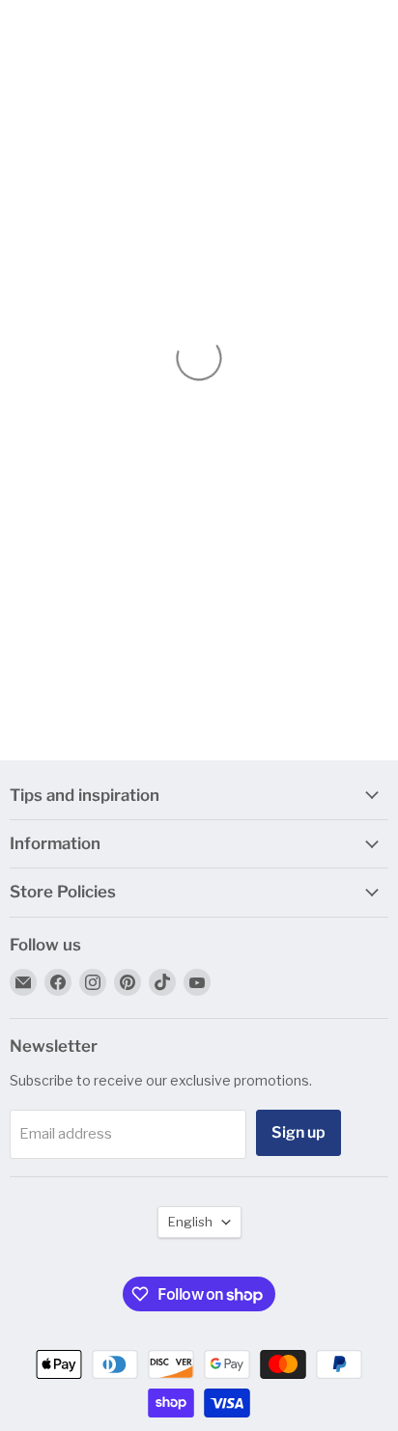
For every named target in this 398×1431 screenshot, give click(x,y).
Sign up (298, 1132)
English (190, 1221)
